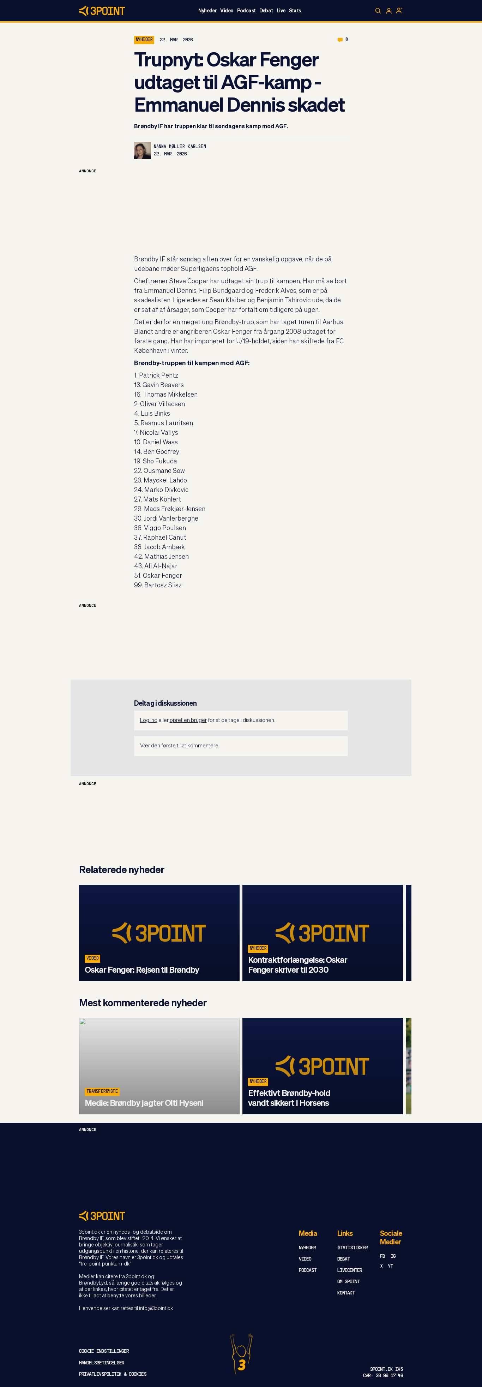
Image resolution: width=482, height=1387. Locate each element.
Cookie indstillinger (104, 1351)
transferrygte (102, 1092)
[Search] (378, 11)
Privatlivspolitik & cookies (112, 1374)
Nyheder (207, 10)
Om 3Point (348, 1282)
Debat (266, 10)
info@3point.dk (156, 1308)
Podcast (246, 10)
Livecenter (349, 1270)
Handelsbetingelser (101, 1363)
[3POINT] (241, 1216)
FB (382, 1256)
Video (226, 10)
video (92, 958)
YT (390, 1266)
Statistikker (352, 1248)
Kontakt (346, 1293)
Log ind (148, 720)
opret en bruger (188, 720)
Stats (295, 10)
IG (393, 1256)
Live (281, 10)
